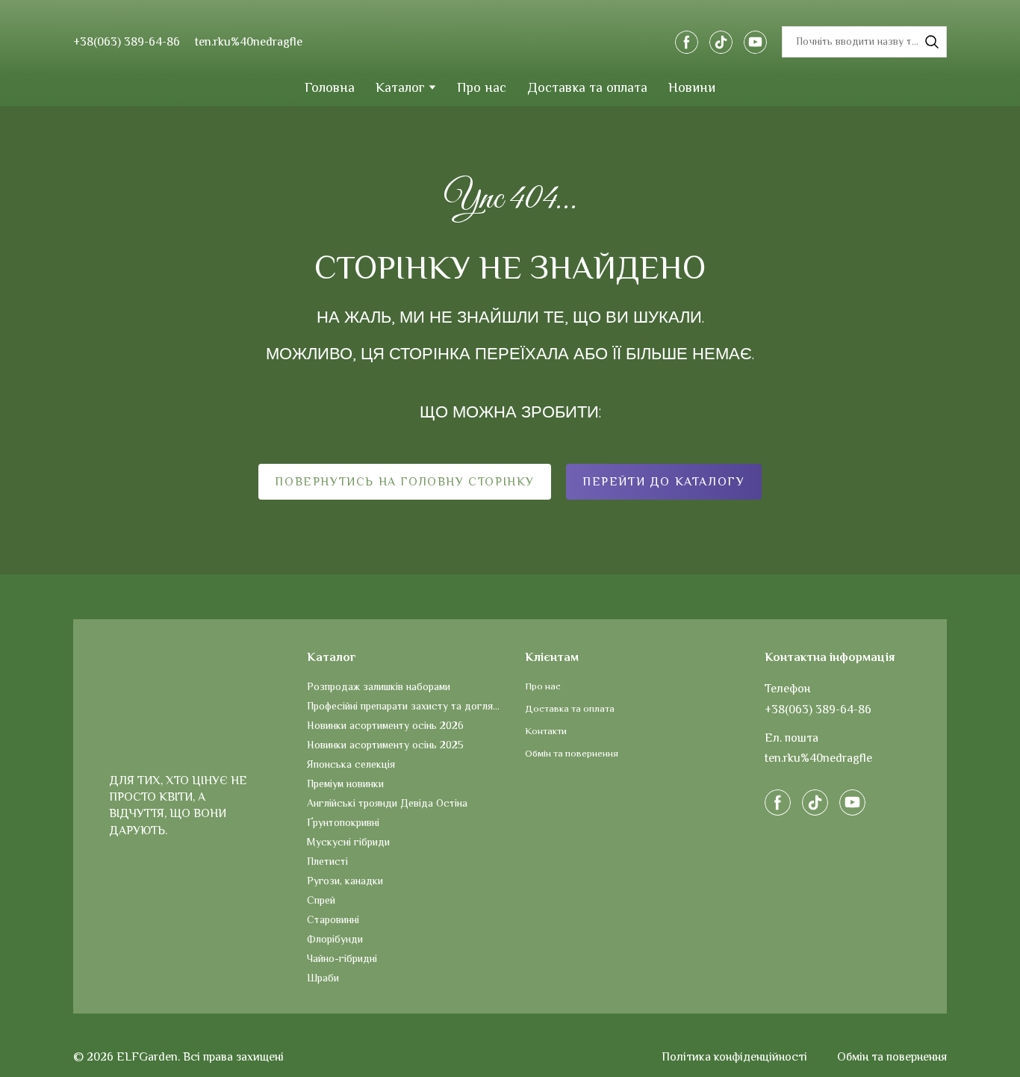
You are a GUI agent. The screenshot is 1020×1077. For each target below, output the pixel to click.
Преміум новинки (345, 783)
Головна (330, 87)
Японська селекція (351, 764)
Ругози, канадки (345, 881)
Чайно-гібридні (342, 958)
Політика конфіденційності (734, 1057)
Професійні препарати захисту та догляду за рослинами (405, 706)
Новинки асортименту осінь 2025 (385, 745)
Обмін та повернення (571, 753)
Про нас (481, 87)
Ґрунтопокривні (343, 822)
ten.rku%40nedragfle (248, 42)
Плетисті (327, 861)
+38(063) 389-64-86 (818, 709)
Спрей (321, 900)
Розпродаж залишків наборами (378, 686)
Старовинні (333, 919)
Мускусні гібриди (348, 842)
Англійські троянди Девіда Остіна (387, 803)
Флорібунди (335, 939)
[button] (686, 42)
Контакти (546, 730)
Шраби (323, 978)
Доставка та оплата (587, 87)
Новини (691, 87)
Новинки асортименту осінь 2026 (385, 725)
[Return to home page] (509, 41)
